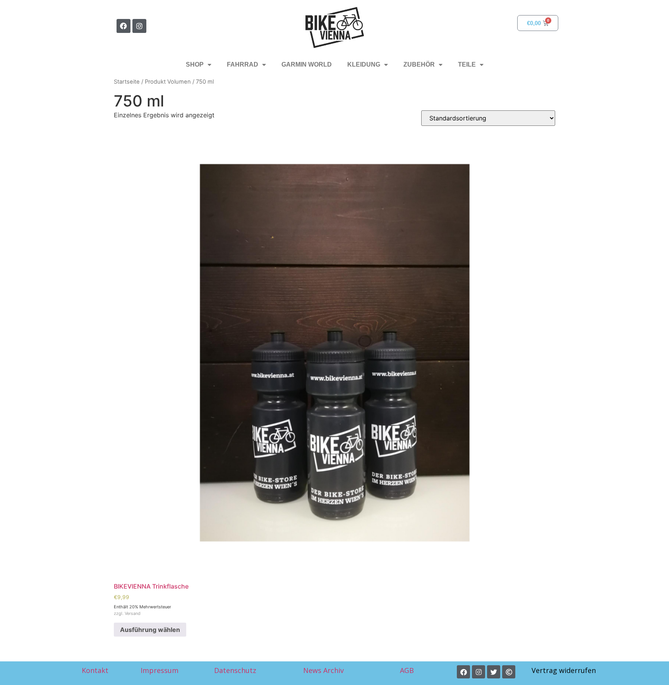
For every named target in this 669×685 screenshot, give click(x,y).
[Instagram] (139, 26)
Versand (133, 613)
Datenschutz (235, 670)
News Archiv (323, 670)
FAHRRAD (242, 64)
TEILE (467, 64)
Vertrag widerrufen (564, 670)
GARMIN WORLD (306, 64)
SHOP (195, 64)
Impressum (159, 670)
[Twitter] (493, 671)
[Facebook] (123, 26)
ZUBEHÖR (419, 64)
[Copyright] (508, 671)
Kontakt (95, 670)
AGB (408, 670)
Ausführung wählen (150, 629)
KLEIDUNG (363, 64)
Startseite (127, 81)
